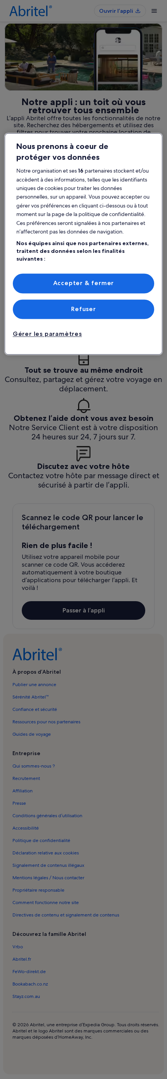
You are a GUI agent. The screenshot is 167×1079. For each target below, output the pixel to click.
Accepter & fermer (83, 283)
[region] (83, 244)
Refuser (83, 309)
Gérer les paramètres (47, 334)
